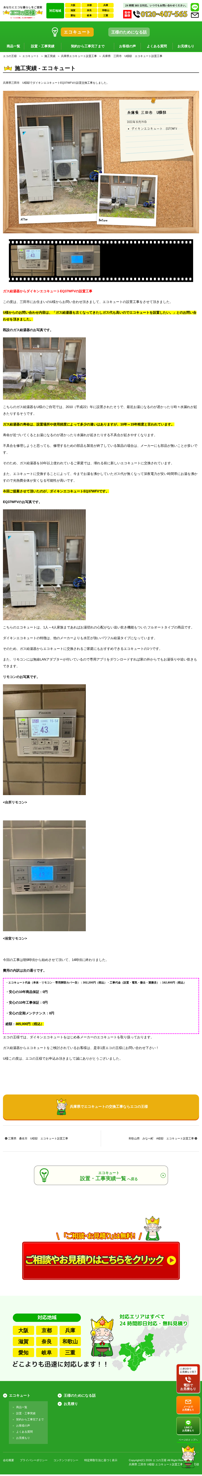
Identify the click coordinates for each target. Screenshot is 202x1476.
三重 (105, 15)
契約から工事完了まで (88, 46)
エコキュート (77, 31)
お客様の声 (127, 46)
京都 (89, 5)
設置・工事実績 (42, 46)
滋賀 (73, 10)
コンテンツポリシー (65, 1460)
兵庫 (105, 5)
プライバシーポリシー (34, 1460)
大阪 (73, 5)
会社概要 (8, 1460)
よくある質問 (157, 46)
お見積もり (186, 46)
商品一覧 (13, 46)
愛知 (73, 15)
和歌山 (105, 10)
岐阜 (89, 15)
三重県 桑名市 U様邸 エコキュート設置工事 (37, 1138)
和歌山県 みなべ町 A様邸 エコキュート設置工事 (162, 1138)
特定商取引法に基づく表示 (100, 1460)
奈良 (89, 10)
